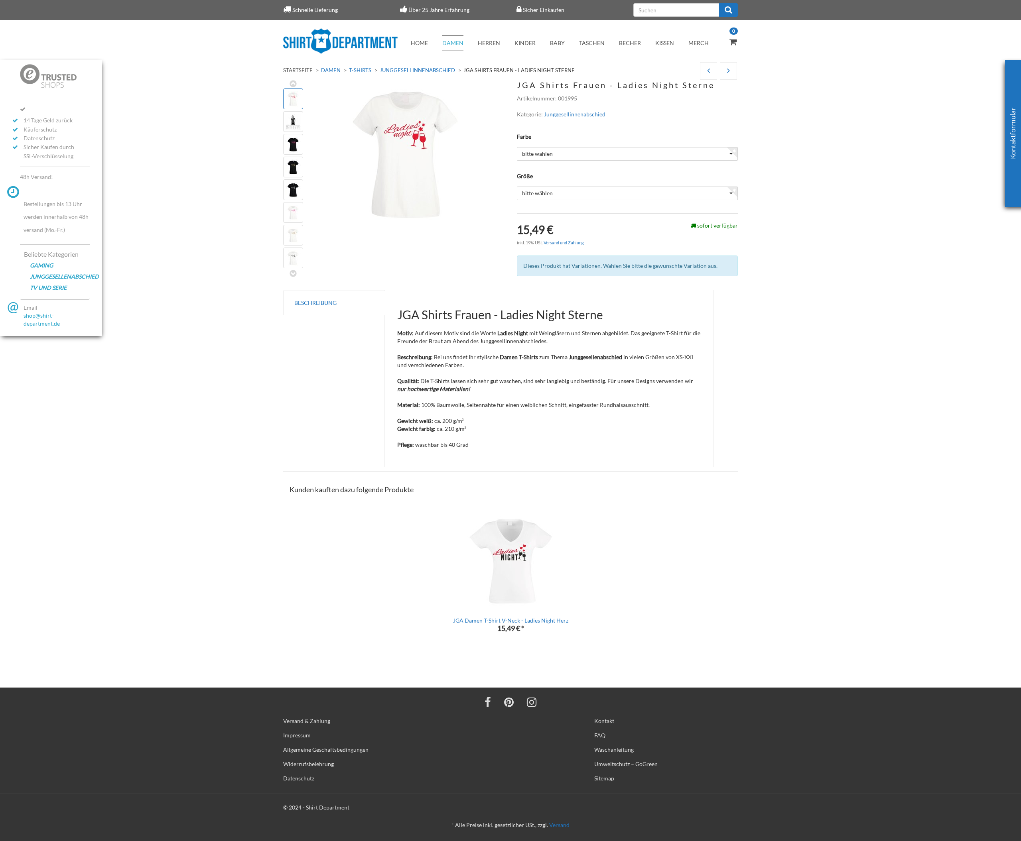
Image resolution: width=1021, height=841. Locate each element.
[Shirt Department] (340, 41)
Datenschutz (298, 778)
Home (419, 42)
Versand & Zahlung (306, 720)
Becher (630, 42)
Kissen (664, 42)
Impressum (297, 735)
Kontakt (604, 720)
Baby (557, 42)
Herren (489, 42)
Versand (559, 824)
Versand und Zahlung (564, 242)
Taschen (592, 42)
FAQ (599, 735)
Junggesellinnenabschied (417, 70)
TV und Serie (48, 287)
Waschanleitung (614, 749)
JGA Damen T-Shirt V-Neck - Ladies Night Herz (510, 620)
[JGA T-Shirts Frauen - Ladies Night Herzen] (728, 71)
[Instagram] (531, 702)
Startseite (298, 70)
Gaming (41, 265)
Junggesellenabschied (60, 276)
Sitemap (604, 778)
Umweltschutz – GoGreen (626, 763)
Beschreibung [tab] (315, 302)
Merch (698, 42)
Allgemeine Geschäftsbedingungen (326, 749)
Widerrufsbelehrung (308, 763)
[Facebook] (488, 702)
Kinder (525, 42)
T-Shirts (360, 70)
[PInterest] (509, 702)
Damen (452, 42)
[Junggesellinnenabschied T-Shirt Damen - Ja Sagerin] (708, 71)
